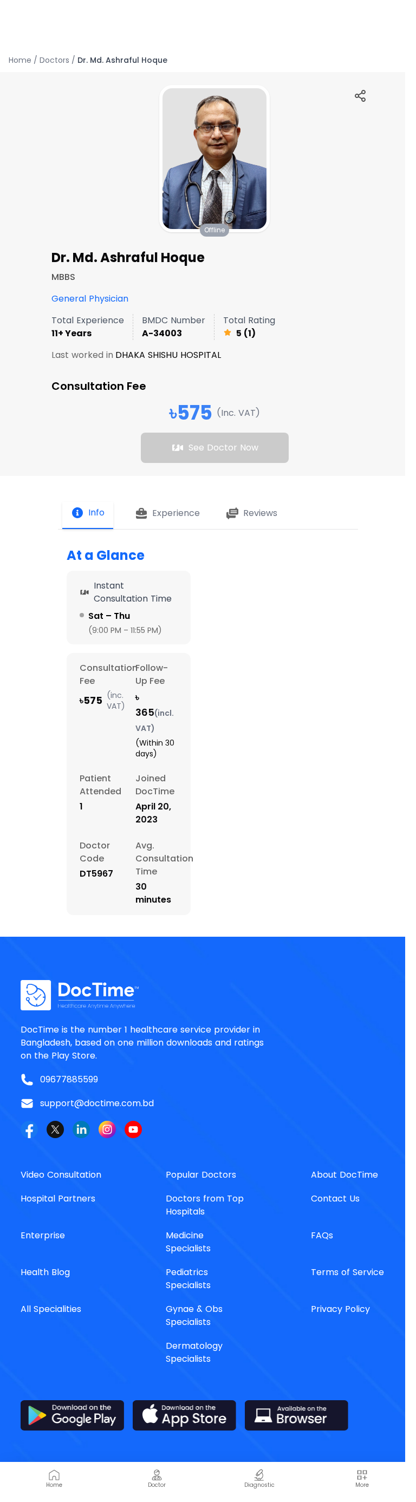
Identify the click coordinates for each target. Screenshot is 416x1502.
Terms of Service (347, 1272)
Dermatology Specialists (194, 1352)
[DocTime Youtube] (133, 1129)
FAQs (322, 1235)
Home (20, 60)
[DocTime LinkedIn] (81, 1129)
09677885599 (69, 1079)
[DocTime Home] (208, 995)
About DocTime (344, 1174)
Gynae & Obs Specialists (194, 1315)
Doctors (54, 60)
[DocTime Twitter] (55, 1129)
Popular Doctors (201, 1174)
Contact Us (335, 1198)
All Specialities (51, 1309)
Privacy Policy (340, 1309)
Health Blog (45, 1272)
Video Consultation (61, 1174)
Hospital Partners (58, 1198)
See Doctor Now (223, 447)
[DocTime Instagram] (107, 1129)
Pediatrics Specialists (188, 1278)
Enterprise (43, 1235)
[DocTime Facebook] (29, 1129)
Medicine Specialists (188, 1242)
